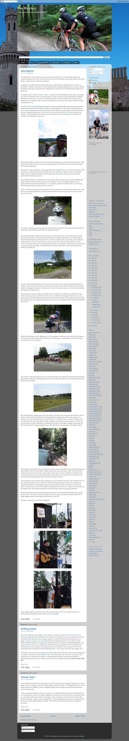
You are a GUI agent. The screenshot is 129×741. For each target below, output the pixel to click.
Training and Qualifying (96, 223)
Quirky (91, 488)
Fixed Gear (92, 422)
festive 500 (92, 404)
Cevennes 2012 (93, 362)
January (95, 322)
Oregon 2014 (93, 479)
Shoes (91, 503)
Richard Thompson (69, 112)
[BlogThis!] (23, 619)
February (95, 320)
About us (31, 62)
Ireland (91, 445)
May (94, 312)
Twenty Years (28, 677)
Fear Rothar (92, 400)
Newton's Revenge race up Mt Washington (38, 641)
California (92, 353)
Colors (91, 366)
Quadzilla (92, 485)
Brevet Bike (66, 62)
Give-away (92, 434)
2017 (93, 273)
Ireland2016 (92, 456)
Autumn (91, 337)
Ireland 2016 (93, 449)
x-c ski (91, 542)
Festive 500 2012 (94, 409)
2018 (93, 270)
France (91, 427)
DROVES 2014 (93, 389)
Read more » (25, 664)
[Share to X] (25, 619)
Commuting (92, 207)
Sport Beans (70, 85)
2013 (93, 283)
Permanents (92, 481)
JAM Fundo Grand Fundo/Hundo (33, 106)
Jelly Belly (61, 79)
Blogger (82, 736)
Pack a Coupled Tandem (96, 214)
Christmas (92, 364)
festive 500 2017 (94, 420)
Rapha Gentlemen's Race (42, 637)
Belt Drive (92, 339)
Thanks (91, 517)
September (96, 295)
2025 (93, 260)
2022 (93, 268)
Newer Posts (26, 716)
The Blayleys (26, 8)
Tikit (90, 521)
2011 (92, 325)
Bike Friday (92, 341)
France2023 (92, 429)
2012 (93, 285)
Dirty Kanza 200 (94, 377)
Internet (91, 443)
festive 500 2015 (94, 416)
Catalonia (92, 357)
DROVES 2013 (93, 386)
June (94, 310)
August (95, 297)
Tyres (90, 232)
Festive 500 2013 (94, 411)
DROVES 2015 (93, 391)
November (96, 290)
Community (92, 368)
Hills (90, 440)
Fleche (91, 425)
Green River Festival (47, 112)
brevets (67, 635)
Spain (90, 510)
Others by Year (93, 244)
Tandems (92, 212)
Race (90, 490)
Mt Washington (93, 463)
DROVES (92, 384)
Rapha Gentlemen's (95, 242)
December (96, 287)
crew (90, 373)
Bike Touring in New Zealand (97, 205)
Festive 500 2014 (94, 413)
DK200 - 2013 (93, 382)
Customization (93, 553)
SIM (90, 506)
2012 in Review (93, 332)
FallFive (91, 398)
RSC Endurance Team (95, 499)
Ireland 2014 (93, 447)
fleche (74, 635)
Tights (91, 519)
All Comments (95, 72)
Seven (91, 501)
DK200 (91, 380)
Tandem (91, 515)
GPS (90, 438)
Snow (90, 508)
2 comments (36, 710)
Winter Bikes (56, 62)
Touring (91, 524)
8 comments (36, 667)
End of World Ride (94, 395)
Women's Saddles (94, 216)
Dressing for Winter (43, 62)
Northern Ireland (94, 474)
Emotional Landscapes (96, 551)
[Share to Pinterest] (29, 619)
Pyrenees (92, 483)
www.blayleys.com (94, 251)
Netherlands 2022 (94, 472)
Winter (91, 535)
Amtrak (91, 335)
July (94, 300)
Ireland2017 (92, 458)
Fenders (91, 402)
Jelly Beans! (27, 71)
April (94, 315)
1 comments (36, 619)
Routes (76, 62)
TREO (91, 526)
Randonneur (93, 492)
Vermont (91, 528)
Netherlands (92, 470)
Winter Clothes (93, 537)
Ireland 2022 (93, 452)
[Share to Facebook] (27, 619)
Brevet (91, 348)
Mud (90, 465)
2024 (93, 263)
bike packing (93, 344)
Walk (90, 533)
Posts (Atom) (33, 720)
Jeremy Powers (43, 95)
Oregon (91, 476)
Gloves (91, 436)
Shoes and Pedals (94, 230)
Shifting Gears (28, 629)
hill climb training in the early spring (45, 652)
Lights (91, 228)
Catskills (91, 359)
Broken (91, 350)
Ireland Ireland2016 (95, 454)
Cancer (91, 355)
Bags (90, 235)
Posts (93, 69)
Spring (91, 512)
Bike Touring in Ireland (95, 203)
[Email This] (21, 619)
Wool (90, 539)
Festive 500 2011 (94, 407)
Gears (91, 431)
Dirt (90, 375)
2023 (93, 265)
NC (90, 467)
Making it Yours (93, 555)
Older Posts (80, 716)
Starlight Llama (60, 170)
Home (23, 62)
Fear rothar (94, 80)
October (95, 292)
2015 (93, 278)
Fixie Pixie (30, 73)
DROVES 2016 (93, 393)
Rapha (91, 494)
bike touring (92, 346)
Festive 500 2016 (94, 418)
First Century (93, 210)
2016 (93, 275)
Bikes (90, 226)
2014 (93, 280)
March (95, 317)
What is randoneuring (95, 549)
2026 (93, 258)
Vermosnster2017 (94, 530)
